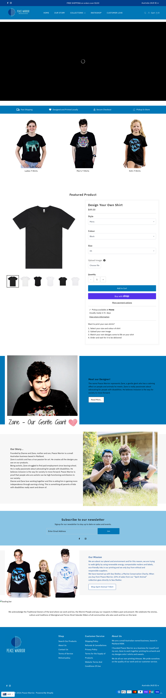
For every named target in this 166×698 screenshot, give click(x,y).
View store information (99, 317)
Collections (77, 13)
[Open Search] (145, 13)
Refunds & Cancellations (95, 645)
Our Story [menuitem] (59, 13)
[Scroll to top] (161, 693)
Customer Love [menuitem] (114, 13)
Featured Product (83, 195)
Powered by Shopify (44, 693)
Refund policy (64, 658)
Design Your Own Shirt (105, 205)
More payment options (122, 302)
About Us (62, 645)
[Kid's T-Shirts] (134, 143)
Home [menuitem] (46, 13)
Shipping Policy (91, 641)
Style (90, 216)
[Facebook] (8, 3)
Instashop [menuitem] (96, 13)
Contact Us (63, 649)
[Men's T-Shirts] (83, 143)
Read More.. (96, 399)
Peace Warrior (28, 693)
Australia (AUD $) (149, 3)
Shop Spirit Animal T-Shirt (102, 587)
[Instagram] (10, 3)
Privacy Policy (91, 649)
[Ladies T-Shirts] (31, 143)
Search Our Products (67, 641)
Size (90, 245)
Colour (91, 231)
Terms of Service (65, 653)
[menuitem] (13, 281)
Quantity (92, 274)
